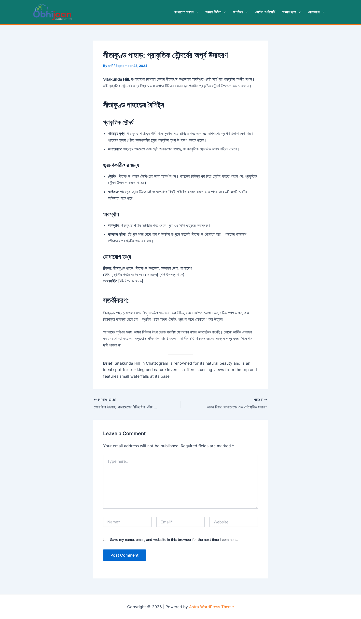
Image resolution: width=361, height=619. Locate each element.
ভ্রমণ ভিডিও (213, 12)
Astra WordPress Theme (211, 606)
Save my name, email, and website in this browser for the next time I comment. (174, 539)
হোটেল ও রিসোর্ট (265, 12)
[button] (196, 12)
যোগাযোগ (313, 12)
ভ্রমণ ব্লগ (289, 12)
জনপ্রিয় (238, 12)
